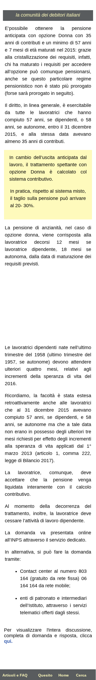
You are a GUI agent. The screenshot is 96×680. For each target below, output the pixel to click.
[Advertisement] (48, 305)
